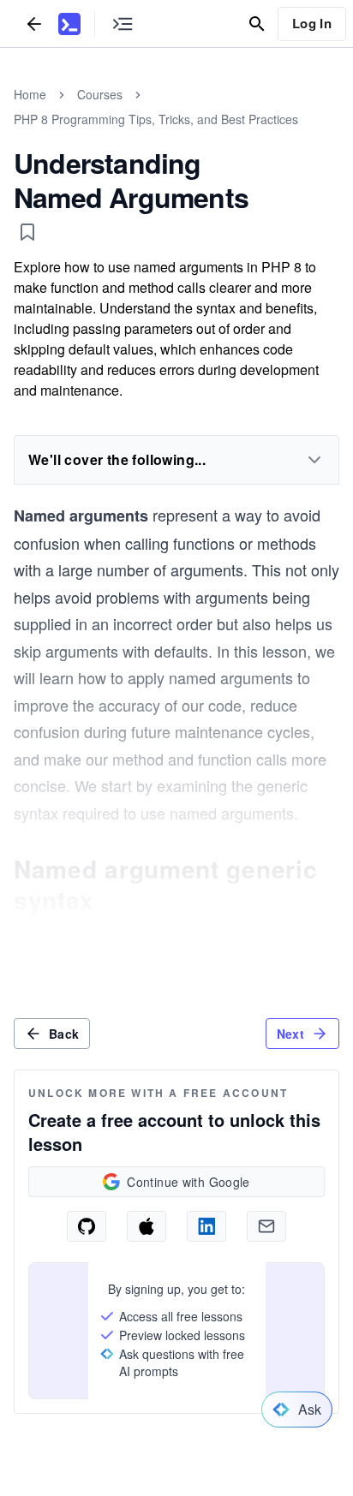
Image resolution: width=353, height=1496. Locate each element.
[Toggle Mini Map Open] (122, 23)
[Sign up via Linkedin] (206, 1226)
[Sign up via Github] (86, 1226)
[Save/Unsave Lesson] (27, 232)
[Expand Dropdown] (314, 459)
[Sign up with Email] (266, 1226)
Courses (100, 94)
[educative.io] (69, 24)
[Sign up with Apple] (146, 1226)
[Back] (34, 23)
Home (30, 94)
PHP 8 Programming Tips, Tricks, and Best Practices (156, 119)
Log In (312, 23)
